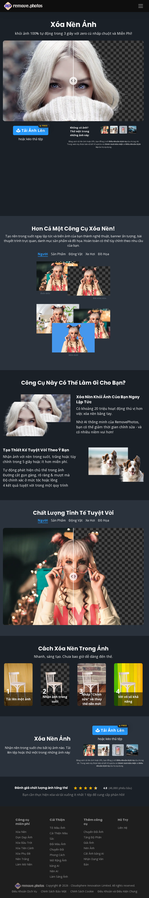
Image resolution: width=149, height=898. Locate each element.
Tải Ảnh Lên (32, 130)
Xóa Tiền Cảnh (25, 848)
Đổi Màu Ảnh (58, 844)
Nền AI (54, 871)
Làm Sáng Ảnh (59, 876)
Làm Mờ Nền (24, 864)
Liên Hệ (122, 828)
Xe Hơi (90, 254)
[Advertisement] (76, 177)
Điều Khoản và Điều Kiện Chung (117, 891)
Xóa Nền (21, 832)
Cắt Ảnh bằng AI (94, 853)
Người (43, 254)
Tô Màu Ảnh (57, 828)
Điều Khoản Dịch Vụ (118, 141)
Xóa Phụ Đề (23, 853)
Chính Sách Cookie (82, 891)
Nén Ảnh (89, 848)
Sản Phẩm (58, 254)
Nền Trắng (22, 859)
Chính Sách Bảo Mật (114, 144)
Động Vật (75, 254)
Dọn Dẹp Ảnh (24, 837)
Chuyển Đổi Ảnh (93, 832)
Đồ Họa (103, 254)
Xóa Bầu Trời (24, 842)
